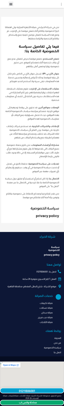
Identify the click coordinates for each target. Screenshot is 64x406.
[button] (10, 3)
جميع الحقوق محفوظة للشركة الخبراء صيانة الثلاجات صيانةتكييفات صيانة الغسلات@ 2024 (32, 397)
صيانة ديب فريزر (45, 317)
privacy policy (47, 216)
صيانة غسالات (46, 308)
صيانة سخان (47, 312)
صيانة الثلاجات (46, 322)
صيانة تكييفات (46, 303)
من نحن (57, 343)
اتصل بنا (57, 352)
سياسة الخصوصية (45, 208)
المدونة (57, 338)
